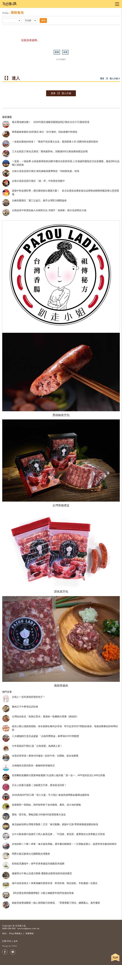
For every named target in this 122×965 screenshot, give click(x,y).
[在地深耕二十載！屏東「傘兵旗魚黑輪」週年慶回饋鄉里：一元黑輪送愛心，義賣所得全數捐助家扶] (6, 846)
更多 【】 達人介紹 (61, 93)
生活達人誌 (20, 926)
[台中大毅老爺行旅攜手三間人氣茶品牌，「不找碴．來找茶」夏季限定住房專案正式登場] (6, 836)
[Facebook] (5, 952)
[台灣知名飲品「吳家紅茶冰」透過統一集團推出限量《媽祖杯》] (6, 718)
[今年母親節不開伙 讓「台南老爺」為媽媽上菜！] (6, 747)
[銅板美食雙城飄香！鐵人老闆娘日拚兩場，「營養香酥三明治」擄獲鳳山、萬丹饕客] (6, 904)
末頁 (65, 52)
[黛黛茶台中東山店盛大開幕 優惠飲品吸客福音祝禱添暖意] (6, 875)
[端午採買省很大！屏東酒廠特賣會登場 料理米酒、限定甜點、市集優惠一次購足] (6, 885)
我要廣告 (30, 933)
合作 (16, 941)
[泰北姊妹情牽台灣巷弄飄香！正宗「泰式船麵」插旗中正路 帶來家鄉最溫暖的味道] (6, 826)
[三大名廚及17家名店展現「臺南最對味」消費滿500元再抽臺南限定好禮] (6, 153)
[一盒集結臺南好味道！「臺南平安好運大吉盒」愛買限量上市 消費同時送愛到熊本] (6, 143)
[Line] (13, 952)
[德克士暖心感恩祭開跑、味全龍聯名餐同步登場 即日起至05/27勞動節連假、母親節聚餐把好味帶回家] (6, 728)
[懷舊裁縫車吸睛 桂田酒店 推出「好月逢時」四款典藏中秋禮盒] (6, 134)
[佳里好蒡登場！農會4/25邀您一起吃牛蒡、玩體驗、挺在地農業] (6, 757)
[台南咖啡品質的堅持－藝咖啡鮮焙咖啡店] (6, 767)
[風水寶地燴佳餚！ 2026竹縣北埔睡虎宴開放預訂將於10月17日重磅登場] (6, 124)
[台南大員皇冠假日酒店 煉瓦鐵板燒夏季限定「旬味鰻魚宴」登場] (6, 173)
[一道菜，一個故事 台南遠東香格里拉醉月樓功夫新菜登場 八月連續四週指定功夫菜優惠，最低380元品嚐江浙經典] (6, 163)
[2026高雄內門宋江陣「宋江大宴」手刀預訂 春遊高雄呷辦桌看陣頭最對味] (6, 797)
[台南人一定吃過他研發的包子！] (6, 698)
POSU (14, 946)
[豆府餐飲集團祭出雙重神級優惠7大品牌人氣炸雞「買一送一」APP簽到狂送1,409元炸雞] (6, 777)
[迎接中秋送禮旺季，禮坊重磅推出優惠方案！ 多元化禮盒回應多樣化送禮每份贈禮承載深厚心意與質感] (6, 192)
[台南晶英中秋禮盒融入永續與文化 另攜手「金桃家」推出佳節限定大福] (6, 212)
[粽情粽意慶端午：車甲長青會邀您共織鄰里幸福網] (6, 865)
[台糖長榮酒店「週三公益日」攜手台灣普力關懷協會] (6, 202)
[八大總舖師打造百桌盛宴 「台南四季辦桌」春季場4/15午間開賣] (6, 738)
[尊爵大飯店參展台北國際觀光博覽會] (6, 855)
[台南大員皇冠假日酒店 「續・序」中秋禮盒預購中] (6, 183)
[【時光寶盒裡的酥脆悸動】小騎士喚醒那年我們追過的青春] (6, 895)
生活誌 (5, 13)
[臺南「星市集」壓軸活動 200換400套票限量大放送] (6, 816)
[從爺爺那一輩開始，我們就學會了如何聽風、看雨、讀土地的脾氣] (6, 806)
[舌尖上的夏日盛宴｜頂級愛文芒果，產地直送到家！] (6, 787)
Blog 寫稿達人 (16, 933)
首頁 (57, 52)
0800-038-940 (9, 928)
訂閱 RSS (7, 941)
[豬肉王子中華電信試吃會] (6, 708)
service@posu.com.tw (28, 928)
